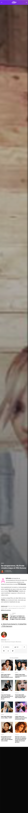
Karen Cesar (9, 570)
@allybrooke (4, 606)
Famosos (17, 692)
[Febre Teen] (14, 2)
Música (2, 563)
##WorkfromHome (6, 610)
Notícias (12, 614)
